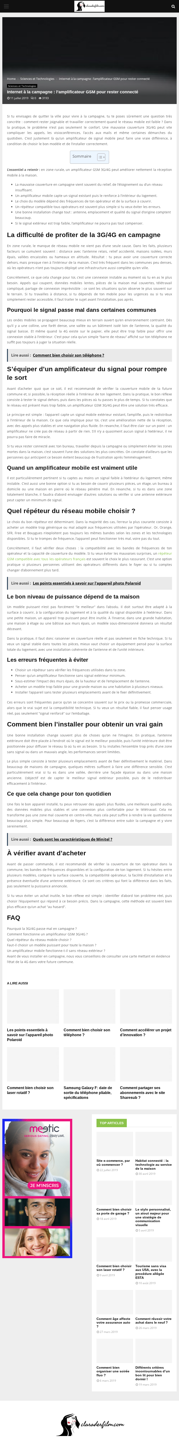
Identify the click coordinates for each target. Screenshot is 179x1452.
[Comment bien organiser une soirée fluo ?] (114, 1351)
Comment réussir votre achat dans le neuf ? (153, 1321)
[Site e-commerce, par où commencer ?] (114, 1144)
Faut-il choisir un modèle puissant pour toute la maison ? (51, 945)
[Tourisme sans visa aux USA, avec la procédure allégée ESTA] (153, 1249)
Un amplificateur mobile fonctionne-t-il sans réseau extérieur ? (56, 950)
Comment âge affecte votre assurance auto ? (113, 1322)
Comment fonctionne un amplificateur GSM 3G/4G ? (47, 934)
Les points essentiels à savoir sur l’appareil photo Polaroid (30, 1035)
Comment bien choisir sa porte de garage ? (113, 1211)
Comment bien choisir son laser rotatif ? (113, 1268)
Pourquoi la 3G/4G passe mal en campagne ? (42, 928)
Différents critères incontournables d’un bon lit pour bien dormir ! (152, 1373)
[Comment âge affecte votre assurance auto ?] (114, 1302)
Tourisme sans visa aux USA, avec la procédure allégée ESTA (150, 1271)
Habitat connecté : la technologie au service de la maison (153, 1164)
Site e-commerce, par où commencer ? (113, 1162)
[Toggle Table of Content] (99, 157)
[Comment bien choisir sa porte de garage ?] (114, 1193)
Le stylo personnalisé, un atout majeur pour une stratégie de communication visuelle (153, 1217)
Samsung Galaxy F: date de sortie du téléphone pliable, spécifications (88, 1093)
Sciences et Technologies (22, 86)
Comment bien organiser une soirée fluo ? (112, 1371)
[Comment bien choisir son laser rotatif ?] (114, 1249)
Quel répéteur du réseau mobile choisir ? (39, 940)
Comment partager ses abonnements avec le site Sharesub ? (142, 1093)
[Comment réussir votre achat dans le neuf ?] (153, 1302)
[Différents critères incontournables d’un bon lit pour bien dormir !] (153, 1351)
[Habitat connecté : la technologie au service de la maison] (153, 1144)
